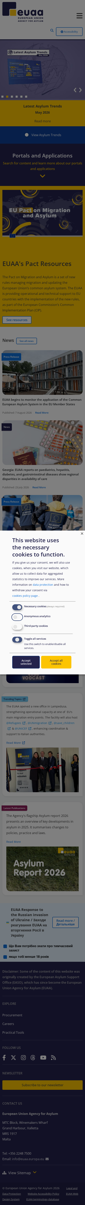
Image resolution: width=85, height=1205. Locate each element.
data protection (43, 584)
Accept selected (26, 662)
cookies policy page (25, 596)
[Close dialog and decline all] (82, 533)
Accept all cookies (56, 662)
